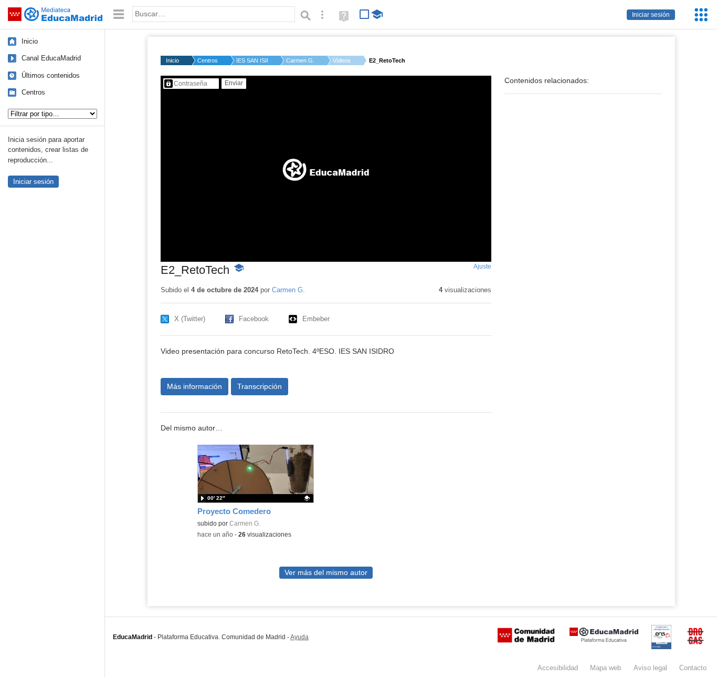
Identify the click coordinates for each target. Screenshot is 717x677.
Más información (194, 386)
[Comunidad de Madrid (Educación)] (525, 640)
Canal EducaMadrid (51, 58)
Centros (33, 92)
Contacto (693, 668)
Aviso (650, 668)
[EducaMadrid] (604, 640)
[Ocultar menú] (118, 14)
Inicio (30, 41)
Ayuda (299, 637)
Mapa (605, 668)
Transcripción (259, 386)
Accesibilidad (557, 668)
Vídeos (342, 60)
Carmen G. (300, 60)
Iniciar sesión (651, 15)
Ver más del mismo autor (325, 573)
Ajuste (482, 266)
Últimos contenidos (51, 75)
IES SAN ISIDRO (252, 60)
